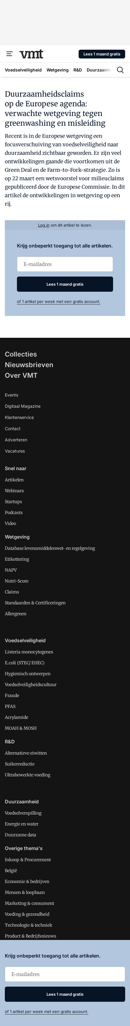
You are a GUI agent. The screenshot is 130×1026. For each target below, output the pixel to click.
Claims (12, 592)
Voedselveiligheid (25, 640)
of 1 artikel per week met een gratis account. (58, 301)
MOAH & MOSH (21, 728)
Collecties (21, 354)
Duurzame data (20, 835)
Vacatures (15, 450)
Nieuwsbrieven (29, 365)
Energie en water (21, 824)
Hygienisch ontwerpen (27, 673)
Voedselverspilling (23, 813)
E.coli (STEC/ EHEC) (24, 663)
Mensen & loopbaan (25, 892)
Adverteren (16, 439)
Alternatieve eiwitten (26, 753)
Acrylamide (16, 717)
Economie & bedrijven (27, 881)
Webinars (14, 490)
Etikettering (17, 559)
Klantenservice (19, 417)
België (11, 870)
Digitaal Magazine (23, 406)
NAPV (11, 570)
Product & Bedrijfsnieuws (30, 936)
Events (11, 394)
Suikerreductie (19, 764)
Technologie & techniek (28, 925)
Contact (13, 428)
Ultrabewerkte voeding (27, 775)
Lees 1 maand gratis (101, 53)
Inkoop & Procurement (28, 859)
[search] (120, 70)
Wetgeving (17, 537)
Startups (13, 501)
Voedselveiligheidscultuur (31, 684)
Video (10, 523)
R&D (10, 742)
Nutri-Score (16, 581)
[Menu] (10, 54)
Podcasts (14, 512)
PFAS (10, 706)
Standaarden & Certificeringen (35, 603)
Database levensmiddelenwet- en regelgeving (50, 548)
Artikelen (14, 480)
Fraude (12, 695)
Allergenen (15, 613)
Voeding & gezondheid (27, 914)
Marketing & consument (29, 903)
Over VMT (21, 375)
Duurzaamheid (22, 802)
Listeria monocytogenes (29, 652)
